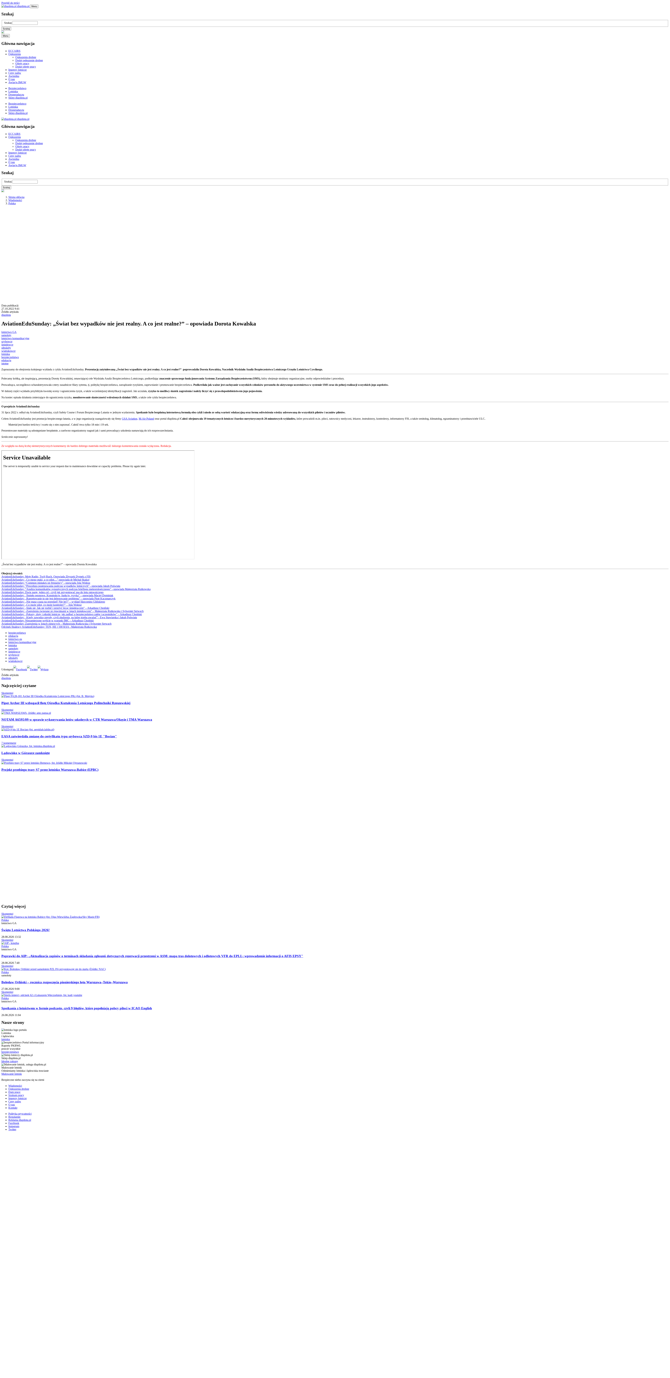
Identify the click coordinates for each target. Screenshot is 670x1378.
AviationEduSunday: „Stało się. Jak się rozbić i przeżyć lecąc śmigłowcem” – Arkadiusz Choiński (55, 607)
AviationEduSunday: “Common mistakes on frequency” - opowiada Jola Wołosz (45, 582)
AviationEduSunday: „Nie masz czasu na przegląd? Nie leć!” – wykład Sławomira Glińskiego (53, 601)
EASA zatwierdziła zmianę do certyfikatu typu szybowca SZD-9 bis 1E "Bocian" (59, 736)
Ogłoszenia (14, 54)
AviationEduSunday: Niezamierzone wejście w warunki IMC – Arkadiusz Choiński (47, 620)
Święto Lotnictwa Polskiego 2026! (25, 930)
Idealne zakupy (9, 1061)
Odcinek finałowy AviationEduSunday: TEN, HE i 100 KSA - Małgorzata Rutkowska (49, 626)
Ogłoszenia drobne (25, 57)
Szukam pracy (16, 1095)
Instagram (13, 1126)
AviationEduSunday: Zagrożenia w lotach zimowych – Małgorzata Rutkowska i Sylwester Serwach (56, 623)
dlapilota (6, 314)
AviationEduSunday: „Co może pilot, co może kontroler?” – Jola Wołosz (41, 604)
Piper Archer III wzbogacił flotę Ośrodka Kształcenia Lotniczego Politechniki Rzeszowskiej (65, 703)
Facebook (13, 1123)
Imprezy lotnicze (17, 69)
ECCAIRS (14, 50)
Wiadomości (15, 200)
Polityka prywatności (20, 1113)
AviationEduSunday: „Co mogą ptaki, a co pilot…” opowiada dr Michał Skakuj (45, 579)
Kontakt (12, 1107)
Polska (12, 203)
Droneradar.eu (16, 94)
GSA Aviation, (130, 418)
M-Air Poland (146, 418)
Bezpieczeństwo (17, 88)
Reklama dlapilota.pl (19, 1120)
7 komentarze (8, 742)
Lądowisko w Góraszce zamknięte (25, 753)
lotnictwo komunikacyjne (15, 338)
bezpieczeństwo (10, 357)
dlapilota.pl (23, 6)
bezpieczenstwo (10, 1051)
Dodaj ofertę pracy (25, 66)
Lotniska (13, 91)
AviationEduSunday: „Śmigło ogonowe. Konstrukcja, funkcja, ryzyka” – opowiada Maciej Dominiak (57, 595)
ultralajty (6, 347)
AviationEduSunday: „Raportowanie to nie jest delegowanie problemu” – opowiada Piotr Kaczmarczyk (58, 598)
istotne (5, 363)
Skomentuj (7, 693)
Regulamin (14, 1116)
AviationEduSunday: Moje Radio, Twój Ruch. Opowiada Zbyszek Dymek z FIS (46, 576)
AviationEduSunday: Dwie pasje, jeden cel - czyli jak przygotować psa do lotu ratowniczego (52, 592)
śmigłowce (7, 344)
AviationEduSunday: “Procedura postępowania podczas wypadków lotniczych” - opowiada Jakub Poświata (60, 585)
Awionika (13, 76)
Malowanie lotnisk (11, 1073)
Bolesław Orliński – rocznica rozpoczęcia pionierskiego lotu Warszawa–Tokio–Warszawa (64, 982)
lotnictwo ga (15, 639)
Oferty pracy (22, 63)
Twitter (12, 1129)
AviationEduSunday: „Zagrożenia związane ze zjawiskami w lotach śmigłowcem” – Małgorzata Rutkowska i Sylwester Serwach (72, 611)
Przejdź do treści (10, 2)
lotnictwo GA (9, 332)
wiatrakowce (8, 350)
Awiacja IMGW (17, 82)
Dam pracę (14, 1092)
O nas (11, 79)
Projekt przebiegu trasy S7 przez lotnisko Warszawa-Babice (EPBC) (49, 770)
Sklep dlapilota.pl (18, 97)
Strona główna (16, 197)
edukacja (6, 360)
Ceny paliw (14, 72)
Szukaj (8, 22)
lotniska (5, 354)
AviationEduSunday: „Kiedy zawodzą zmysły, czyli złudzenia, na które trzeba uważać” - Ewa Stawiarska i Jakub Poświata (69, 617)
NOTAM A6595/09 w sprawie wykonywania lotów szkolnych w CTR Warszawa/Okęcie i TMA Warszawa (76, 719)
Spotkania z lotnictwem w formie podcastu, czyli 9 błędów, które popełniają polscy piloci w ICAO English (76, 1008)
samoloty (6, 335)
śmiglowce (14, 651)
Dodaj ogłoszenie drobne (29, 60)
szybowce (6, 341)
